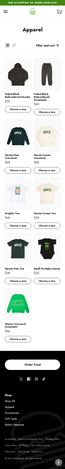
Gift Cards (11, 419)
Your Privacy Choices (40, 445)
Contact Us (37, 451)
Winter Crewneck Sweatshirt (15, 326)
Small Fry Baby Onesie (47, 268)
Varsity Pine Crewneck (12, 157)
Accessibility (10, 439)
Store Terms (10, 451)
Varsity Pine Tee (14, 268)
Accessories (12, 413)
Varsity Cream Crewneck (42, 157)
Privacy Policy (11, 445)
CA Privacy (24, 445)
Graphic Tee (12, 213)
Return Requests (14, 425)
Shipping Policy (53, 439)
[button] (5, 11)
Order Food (33, 365)
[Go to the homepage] (32, 12)
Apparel (9, 407)
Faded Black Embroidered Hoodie (17, 96)
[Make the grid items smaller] (7, 45)
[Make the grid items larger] (14, 45)
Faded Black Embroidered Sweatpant (41, 97)
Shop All (10, 401)
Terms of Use (23, 451)
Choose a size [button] (18, 109)
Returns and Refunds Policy (30, 439)
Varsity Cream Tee (45, 213)
